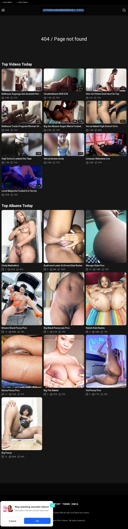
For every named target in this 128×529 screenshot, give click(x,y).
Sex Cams (23, 2)
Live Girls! (8, 2)
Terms (66, 504)
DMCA (74, 504)
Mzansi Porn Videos (59, 520)
